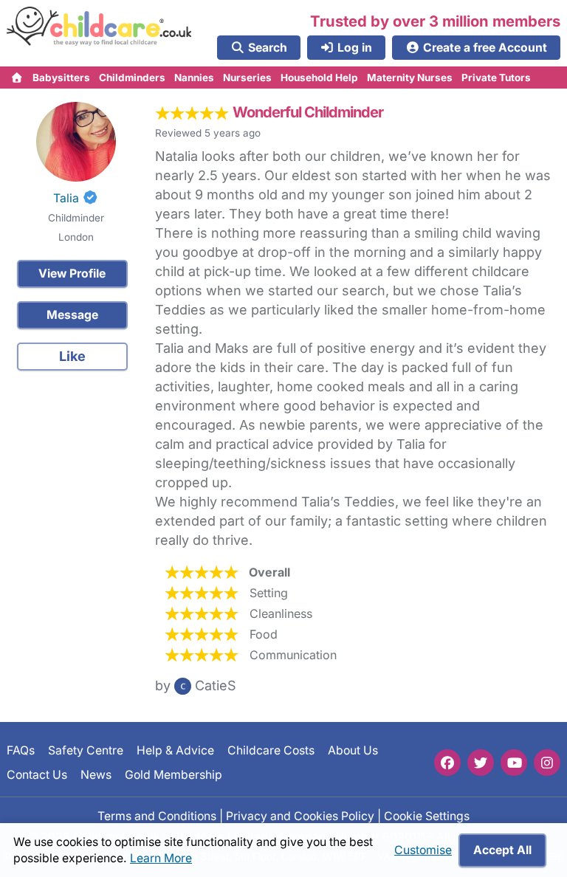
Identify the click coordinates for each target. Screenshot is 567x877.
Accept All (502, 850)
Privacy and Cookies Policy (300, 816)
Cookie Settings (427, 816)
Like (72, 356)
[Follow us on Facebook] (447, 762)
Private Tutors (496, 77)
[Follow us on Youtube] (514, 762)
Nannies (194, 77)
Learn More (161, 858)
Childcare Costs (271, 750)
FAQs (21, 750)
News (95, 774)
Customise (423, 850)
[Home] (17, 77)
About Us (353, 750)
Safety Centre (85, 750)
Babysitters (61, 77)
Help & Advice (175, 750)
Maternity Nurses (410, 77)
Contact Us (37, 774)
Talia (66, 198)
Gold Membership (173, 774)
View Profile (72, 273)
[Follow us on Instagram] (547, 762)
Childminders (132, 77)
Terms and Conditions (156, 816)
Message (72, 315)
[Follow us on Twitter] (480, 762)
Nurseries (247, 77)
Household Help (319, 77)
